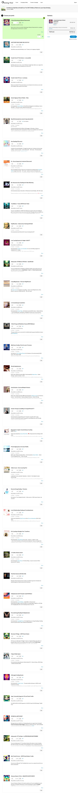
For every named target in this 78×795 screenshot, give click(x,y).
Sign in (75, 2)
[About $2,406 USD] (22, 758)
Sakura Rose (34, 374)
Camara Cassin (20, 683)
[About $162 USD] (22, 491)
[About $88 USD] (22, 326)
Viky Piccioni (22, 518)
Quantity (38, 34)
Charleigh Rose (20, 621)
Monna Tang (19, 310)
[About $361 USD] (22, 596)
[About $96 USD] (22, 368)
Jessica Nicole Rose (24, 433)
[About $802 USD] (22, 738)
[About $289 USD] (22, 656)
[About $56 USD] (22, 206)
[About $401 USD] (22, 698)
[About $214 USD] (22, 533)
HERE (33, 725)
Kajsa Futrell (14, 289)
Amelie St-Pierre (24, 151)
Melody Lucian (34, 395)
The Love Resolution (32, 518)
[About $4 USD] (22, 60)
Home (17, 2)
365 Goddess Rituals (21, 353)
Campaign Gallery (24, 2)
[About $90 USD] (22, 347)
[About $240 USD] (22, 554)
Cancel (48, 36)
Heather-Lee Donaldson (22, 248)
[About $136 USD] (15, 431)
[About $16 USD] (22, 44)
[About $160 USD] (22, 470)
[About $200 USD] (22, 512)
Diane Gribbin (20, 106)
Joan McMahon (20, 601)
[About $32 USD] (22, 143)
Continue (73, 36)
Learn (41, 2)
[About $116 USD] (22, 389)
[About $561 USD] (22, 718)
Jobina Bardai (20, 539)
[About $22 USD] (22, 121)
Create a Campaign (34, 2)
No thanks (50, 28)
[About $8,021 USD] (22, 778)
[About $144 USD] (22, 449)
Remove (55, 24)
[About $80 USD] (22, 22)
